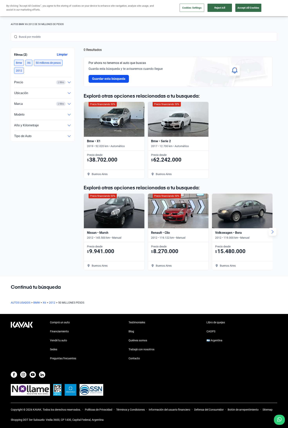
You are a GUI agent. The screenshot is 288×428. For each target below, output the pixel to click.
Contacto (134, 358)
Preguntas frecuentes (63, 358)
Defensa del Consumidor (209, 409)
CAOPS (210, 331)
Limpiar (62, 54)
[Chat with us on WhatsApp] (279, 420)
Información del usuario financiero (169, 409)
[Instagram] (23, 374)
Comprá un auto (60, 322)
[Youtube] (33, 374)
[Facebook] (14, 374)
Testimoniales (137, 322)
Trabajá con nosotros (141, 349)
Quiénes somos (138, 340)
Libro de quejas (215, 322)
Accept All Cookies (248, 7)
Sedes (53, 349)
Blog (131, 331)
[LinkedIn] (42, 374)
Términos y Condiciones (130, 409)
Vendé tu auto (58, 340)
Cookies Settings (192, 7)
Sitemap (268, 409)
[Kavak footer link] (22, 341)
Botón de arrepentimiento (243, 409)
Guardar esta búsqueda (108, 79)
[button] (19, 63)
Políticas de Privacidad (98, 409)
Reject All (219, 7)
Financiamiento (59, 331)
